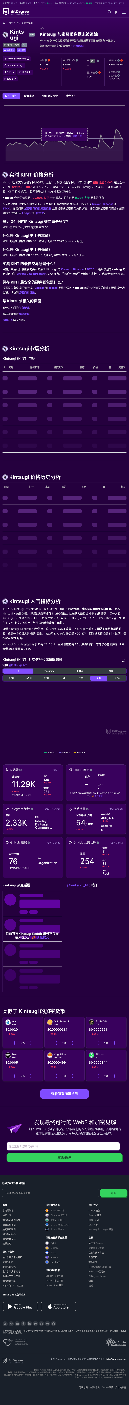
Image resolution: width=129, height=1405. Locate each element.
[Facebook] (23, 1323)
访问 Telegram (52, 808)
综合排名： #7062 (11, 45)
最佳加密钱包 (9, 1266)
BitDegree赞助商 (97, 1271)
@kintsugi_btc (18, 665)
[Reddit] (47, 1323)
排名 (18, 23)
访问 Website (116, 808)
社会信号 (71, 95)
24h (92, 61)
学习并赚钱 (8, 1210)
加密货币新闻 (9, 1229)
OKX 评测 (93, 1224)
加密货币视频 (9, 1234)
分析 (22, 1043)
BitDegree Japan (97, 1276)
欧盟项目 (93, 1257)
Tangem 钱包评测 (54, 1280)
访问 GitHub (53, 842)
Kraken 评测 (94, 1210)
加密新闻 (24, 307)
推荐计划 (93, 1262)
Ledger (27, 213)
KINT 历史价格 (50, 95)
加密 (11, 23)
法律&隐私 (95, 1387)
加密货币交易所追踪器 (37, 208)
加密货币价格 (9, 1280)
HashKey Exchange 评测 (101, 1229)
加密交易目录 (27, 292)
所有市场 (29, 95)
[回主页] (5, 23)
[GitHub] (53, 1323)
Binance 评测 (95, 1215)
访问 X (56, 769)
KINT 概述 (11, 95)
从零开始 (8, 320)
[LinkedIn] (29, 1323)
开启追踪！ (79, 45)
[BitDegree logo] (13, 1360)
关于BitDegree (96, 1243)
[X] (5, 1323)
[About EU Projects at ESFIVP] (15, 1341)
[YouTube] (17, 1323)
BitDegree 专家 (96, 1247)
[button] (115, 12)
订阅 (113, 1193)
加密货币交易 (9, 1238)
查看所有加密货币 (64, 1094)
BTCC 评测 (94, 1220)
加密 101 (7, 1215)
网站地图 (83, 1387)
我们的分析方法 (96, 1252)
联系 (91, 1285)
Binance (108, 204)
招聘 (91, 1280)
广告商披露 (120, 1387)
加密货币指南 (9, 1224)
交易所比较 (8, 1262)
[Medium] (35, 1323)
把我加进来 (64, 1157)
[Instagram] (41, 1323)
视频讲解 (24, 314)
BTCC (6, 208)
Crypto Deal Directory (31, 273)
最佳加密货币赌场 (11, 1271)
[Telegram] (11, 1323)
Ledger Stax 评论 (54, 1285)
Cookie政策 (107, 1387)
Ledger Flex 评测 (54, 1275)
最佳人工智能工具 (11, 1276)
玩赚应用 (7, 1243)
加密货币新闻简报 (11, 1220)
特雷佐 (40, 213)
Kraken (96, 204)
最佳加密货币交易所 (12, 1257)
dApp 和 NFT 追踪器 (13, 1285)
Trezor (53, 287)
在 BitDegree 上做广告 (100, 1266)
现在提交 (99, 796)
